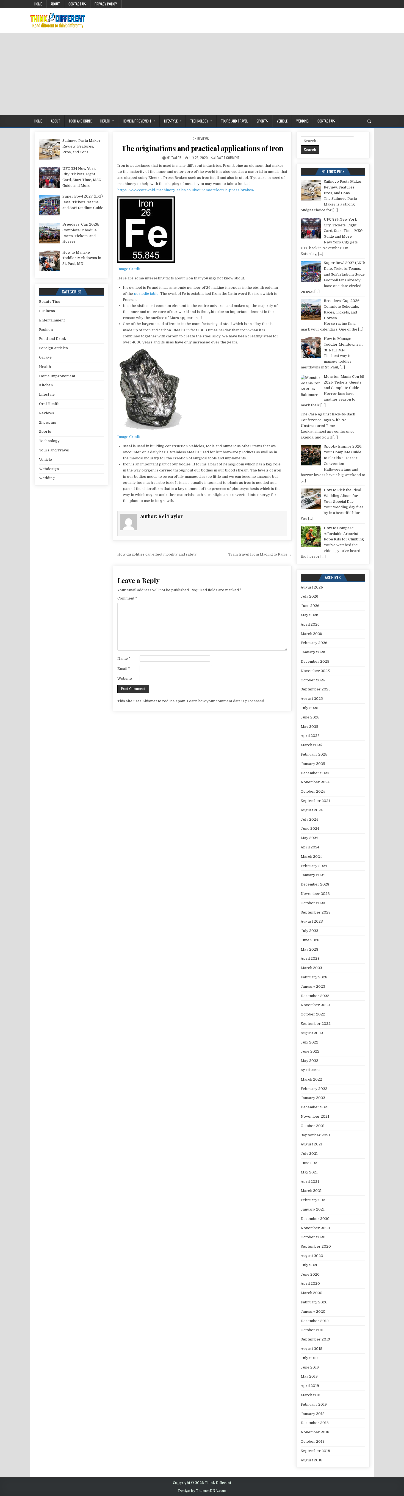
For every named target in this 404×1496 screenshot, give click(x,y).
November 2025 (315, 671)
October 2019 (313, 1330)
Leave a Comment (227, 157)
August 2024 (312, 810)
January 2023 (313, 986)
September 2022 (316, 1024)
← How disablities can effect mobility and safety (155, 554)
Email (123, 669)
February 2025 (314, 754)
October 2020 (313, 1237)
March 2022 (311, 1079)
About (55, 4)
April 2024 (310, 847)
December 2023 (315, 884)
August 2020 (312, 1256)
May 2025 (309, 727)
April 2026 (310, 624)
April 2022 (310, 1070)
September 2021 (315, 1135)
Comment (127, 598)
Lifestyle (171, 121)
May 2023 (309, 949)
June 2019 (310, 1367)
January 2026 (313, 652)
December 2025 (315, 661)
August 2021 (311, 1144)
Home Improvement (137, 121)
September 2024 (315, 801)
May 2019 (309, 1376)
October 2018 (313, 1441)
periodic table (146, 294)
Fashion (46, 329)
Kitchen (46, 385)
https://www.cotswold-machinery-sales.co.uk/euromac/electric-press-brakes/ (185, 190)
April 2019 (310, 1386)
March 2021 (311, 1191)
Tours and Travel (234, 121)
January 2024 (313, 875)
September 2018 (315, 1451)
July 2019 (309, 1358)
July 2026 (309, 596)
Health (105, 121)
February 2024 (314, 866)
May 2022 (309, 1061)
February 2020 (314, 1302)
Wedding (302, 121)
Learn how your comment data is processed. (226, 701)
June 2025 (310, 717)
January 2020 (313, 1311)
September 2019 (315, 1339)
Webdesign (49, 469)
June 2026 (310, 606)
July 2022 (309, 1042)
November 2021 (315, 1116)
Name (124, 658)
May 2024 (309, 838)
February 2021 (314, 1200)
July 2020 (310, 1265)
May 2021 (309, 1172)
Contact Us (77, 4)
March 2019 (311, 1395)
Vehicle (282, 121)
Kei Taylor (174, 157)
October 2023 (313, 903)
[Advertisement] (202, 73)
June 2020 (310, 1274)
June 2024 (310, 828)
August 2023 (312, 921)
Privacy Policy (106, 4)
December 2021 (315, 1107)
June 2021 (310, 1163)
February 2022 (314, 1089)
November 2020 (315, 1228)
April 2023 (310, 958)
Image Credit (128, 269)
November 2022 (315, 1005)
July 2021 (309, 1153)
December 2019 (315, 1321)
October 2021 (313, 1126)
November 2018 (315, 1432)
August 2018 (311, 1460)
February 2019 (314, 1404)
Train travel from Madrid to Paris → (260, 554)
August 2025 (312, 698)
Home (38, 4)
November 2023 (315, 894)
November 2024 (315, 782)
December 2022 (315, 996)
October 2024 (313, 791)
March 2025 (311, 745)
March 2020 (311, 1293)
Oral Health (49, 404)
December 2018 (315, 1423)
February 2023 (314, 977)
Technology (199, 121)
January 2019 (313, 1414)
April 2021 (310, 1181)
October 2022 (313, 1014)
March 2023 (311, 968)
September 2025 (316, 689)
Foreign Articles (53, 348)
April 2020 (310, 1283)
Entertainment (52, 320)
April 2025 (310, 736)
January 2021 (313, 1209)
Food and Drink (80, 121)
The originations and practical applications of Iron (202, 148)
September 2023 (316, 912)
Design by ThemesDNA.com (202, 1491)
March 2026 (311, 634)
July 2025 (309, 708)
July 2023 (309, 931)
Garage (45, 357)
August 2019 (311, 1349)
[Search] (369, 121)
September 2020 (316, 1246)
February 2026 (314, 643)
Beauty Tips (49, 301)
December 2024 (315, 773)
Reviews (203, 138)
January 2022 (313, 1098)
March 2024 (311, 856)
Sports (262, 121)
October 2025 (313, 680)
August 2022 (312, 1033)
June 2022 (310, 1051)
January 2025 (313, 764)
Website (124, 678)
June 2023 (310, 940)
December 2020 (315, 1219)
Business (47, 311)
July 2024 (309, 819)
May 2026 (309, 615)
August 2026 (312, 587)
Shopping (47, 422)
